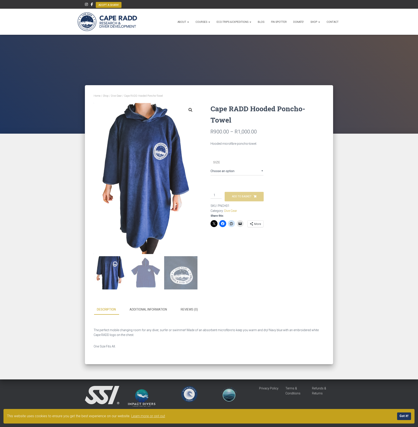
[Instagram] (86, 5)
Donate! (298, 21)
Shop (314, 21)
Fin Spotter (279, 21)
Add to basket (241, 196)
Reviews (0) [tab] (189, 309)
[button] (188, 21)
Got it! (403, 416)
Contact (333, 21)
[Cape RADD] (107, 22)
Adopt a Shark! (108, 5)
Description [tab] (106, 309)
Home (97, 95)
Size (216, 162)
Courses (202, 21)
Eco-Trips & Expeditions (233, 21)
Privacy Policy (268, 388)
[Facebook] (92, 5)
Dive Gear (116, 95)
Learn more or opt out (148, 416)
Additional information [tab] (148, 309)
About (182, 21)
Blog (261, 21)
